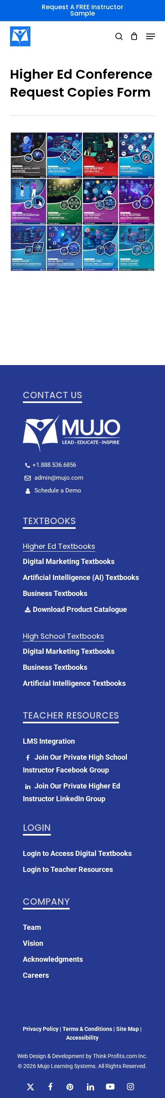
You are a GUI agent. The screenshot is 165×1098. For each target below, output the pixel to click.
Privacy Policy (40, 1029)
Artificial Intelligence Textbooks (74, 683)
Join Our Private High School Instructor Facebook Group (75, 763)
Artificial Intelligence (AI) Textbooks (81, 577)
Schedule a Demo (57, 490)
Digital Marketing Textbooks (69, 561)
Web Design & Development (51, 1056)
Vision (33, 943)
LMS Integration (49, 741)
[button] (150, 36)
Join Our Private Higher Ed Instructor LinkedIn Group (71, 792)
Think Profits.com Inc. (120, 1056)
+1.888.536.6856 (54, 465)
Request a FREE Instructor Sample (82, 10)
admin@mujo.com (58, 477)
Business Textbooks (55, 593)
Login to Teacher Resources (68, 869)
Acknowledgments (53, 959)
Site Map (127, 1029)
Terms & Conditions (87, 1029)
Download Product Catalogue (80, 609)
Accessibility (82, 1037)
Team (32, 927)
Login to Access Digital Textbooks (77, 853)
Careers (36, 975)
